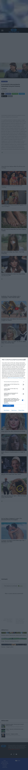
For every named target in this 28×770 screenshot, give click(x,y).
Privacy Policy (21, 410)
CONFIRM (8, 405)
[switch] (23, 384)
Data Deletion (6, 410)
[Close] (25, 360)
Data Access (14, 410)
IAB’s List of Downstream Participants (15, 377)
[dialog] (14, 385)
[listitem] (14, 381)
